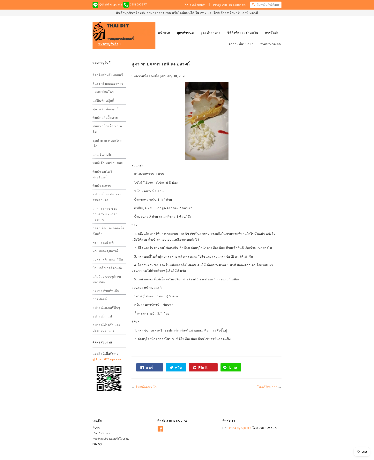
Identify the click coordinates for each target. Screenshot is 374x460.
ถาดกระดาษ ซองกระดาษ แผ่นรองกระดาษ (105, 214)
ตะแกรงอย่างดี (103, 242)
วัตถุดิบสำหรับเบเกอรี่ (108, 75)
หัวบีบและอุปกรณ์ (105, 251)
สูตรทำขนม (185, 33)
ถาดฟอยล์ (100, 299)
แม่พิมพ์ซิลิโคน (103, 92)
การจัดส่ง (272, 33)
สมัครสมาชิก (237, 5)
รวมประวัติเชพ (270, 44)
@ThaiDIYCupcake (107, 359)
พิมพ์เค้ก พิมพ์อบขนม (108, 163)
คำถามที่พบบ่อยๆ (240, 44)
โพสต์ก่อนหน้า (146, 387)
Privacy (97, 444)
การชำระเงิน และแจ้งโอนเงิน (111, 439)
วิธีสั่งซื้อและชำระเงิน (242, 33)
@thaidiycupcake (110, 4)
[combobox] (269, 5)
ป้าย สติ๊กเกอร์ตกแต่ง (108, 268)
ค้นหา (96, 428)
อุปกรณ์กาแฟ (102, 316)
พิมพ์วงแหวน (102, 185)
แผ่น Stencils (102, 154)
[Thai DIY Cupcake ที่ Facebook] (160, 428)
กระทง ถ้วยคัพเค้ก (106, 291)
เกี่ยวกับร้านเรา (102, 433)
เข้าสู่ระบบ (220, 5)
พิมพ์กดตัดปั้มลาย (105, 117)
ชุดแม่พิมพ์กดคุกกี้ (106, 109)
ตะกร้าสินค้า (197, 5)
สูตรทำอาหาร (211, 33)
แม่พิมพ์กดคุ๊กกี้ (103, 100)
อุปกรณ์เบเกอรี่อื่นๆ (106, 308)
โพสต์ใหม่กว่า (267, 387)
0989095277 (138, 4)
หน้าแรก (164, 33)
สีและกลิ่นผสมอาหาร (108, 83)
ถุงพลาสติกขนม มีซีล (108, 259)
